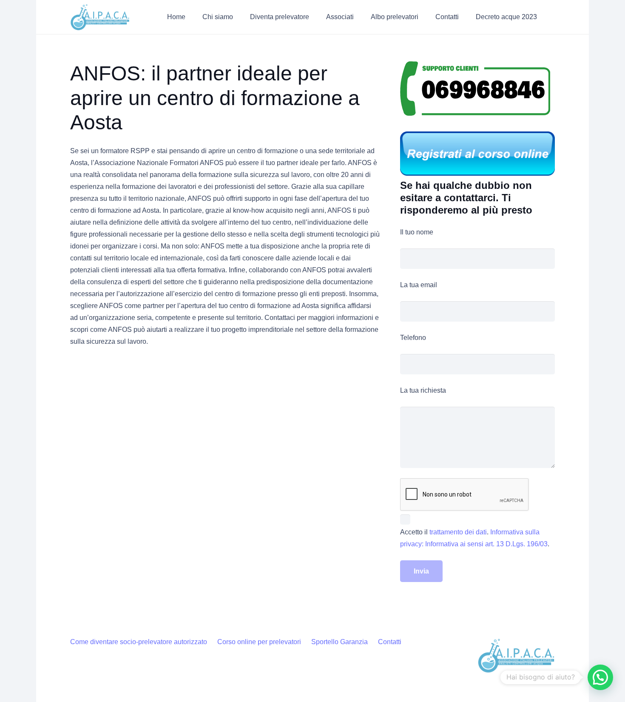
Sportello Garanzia (339, 641)
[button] (239, 17)
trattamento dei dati (458, 532)
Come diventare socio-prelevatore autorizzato (138, 641)
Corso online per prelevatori (259, 641)
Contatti (389, 641)
